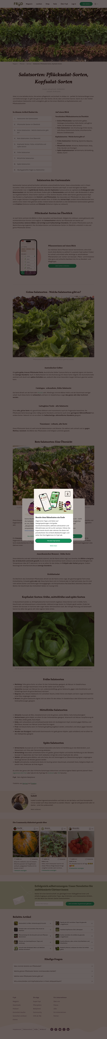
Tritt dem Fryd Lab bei (53, 540)
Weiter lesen (53, 545)
